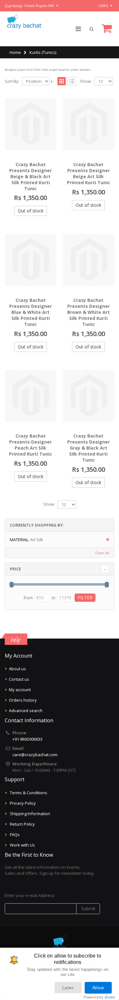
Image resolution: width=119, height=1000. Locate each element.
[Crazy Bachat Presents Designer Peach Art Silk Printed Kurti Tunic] (30, 395)
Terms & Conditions (28, 792)
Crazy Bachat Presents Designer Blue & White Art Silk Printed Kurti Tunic (30, 312)
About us (17, 669)
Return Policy (22, 824)
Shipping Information (30, 813)
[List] (72, 81)
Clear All (102, 552)
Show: (86, 81)
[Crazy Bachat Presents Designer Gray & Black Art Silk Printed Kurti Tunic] (89, 395)
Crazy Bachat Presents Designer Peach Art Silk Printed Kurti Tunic (30, 445)
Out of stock (30, 211)
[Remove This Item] (105, 539)
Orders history (23, 700)
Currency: (14, 6)
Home (15, 52)
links (103, 5)
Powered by (99, 997)
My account (20, 689)
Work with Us (22, 845)
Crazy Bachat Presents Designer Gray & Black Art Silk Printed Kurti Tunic (88, 448)
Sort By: (12, 81)
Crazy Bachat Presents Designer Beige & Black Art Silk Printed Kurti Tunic (30, 176)
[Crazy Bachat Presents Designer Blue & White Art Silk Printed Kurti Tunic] (30, 259)
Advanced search (26, 710)
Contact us (19, 679)
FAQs (15, 834)
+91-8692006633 (27, 739)
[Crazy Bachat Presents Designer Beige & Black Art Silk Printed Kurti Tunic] (30, 124)
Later (68, 987)
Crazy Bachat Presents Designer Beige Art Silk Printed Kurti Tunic (88, 173)
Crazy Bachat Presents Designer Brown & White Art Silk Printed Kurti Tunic (88, 312)
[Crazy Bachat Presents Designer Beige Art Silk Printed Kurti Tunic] (89, 124)
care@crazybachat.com (34, 754)
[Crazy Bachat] (24, 21)
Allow (98, 987)
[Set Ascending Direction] (51, 81)
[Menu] (78, 28)
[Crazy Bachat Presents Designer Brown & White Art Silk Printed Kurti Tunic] (89, 259)
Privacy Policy (23, 803)
